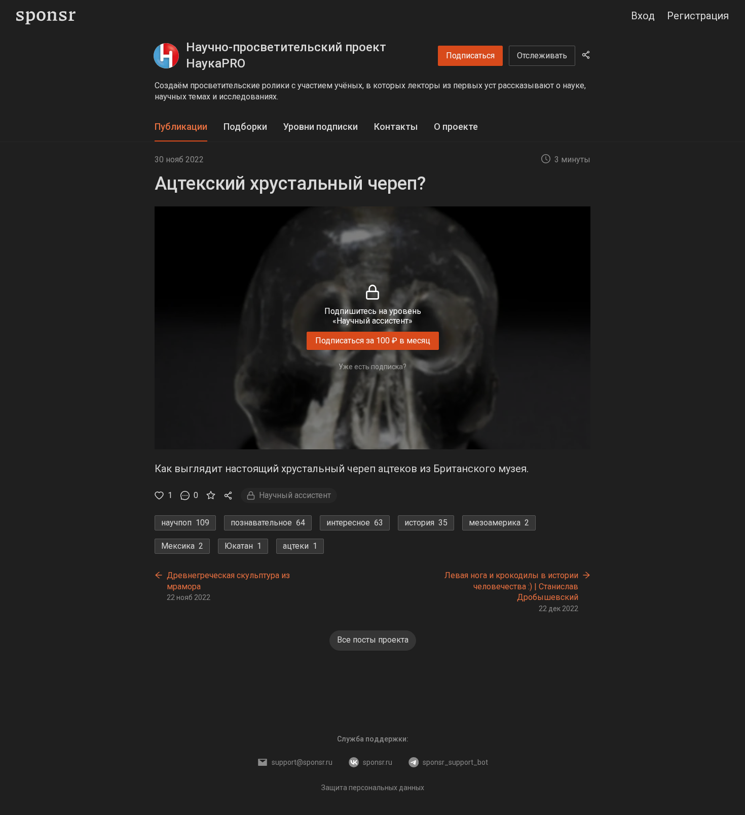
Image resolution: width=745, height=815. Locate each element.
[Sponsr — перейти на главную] (46, 16)
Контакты (396, 126)
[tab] (181, 127)
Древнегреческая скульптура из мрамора (228, 581)
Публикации (181, 126)
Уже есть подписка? (372, 367)
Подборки (245, 126)
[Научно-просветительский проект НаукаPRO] (166, 55)
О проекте (456, 126)
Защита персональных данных (372, 788)
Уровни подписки (320, 126)
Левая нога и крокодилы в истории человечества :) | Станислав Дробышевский (511, 586)
